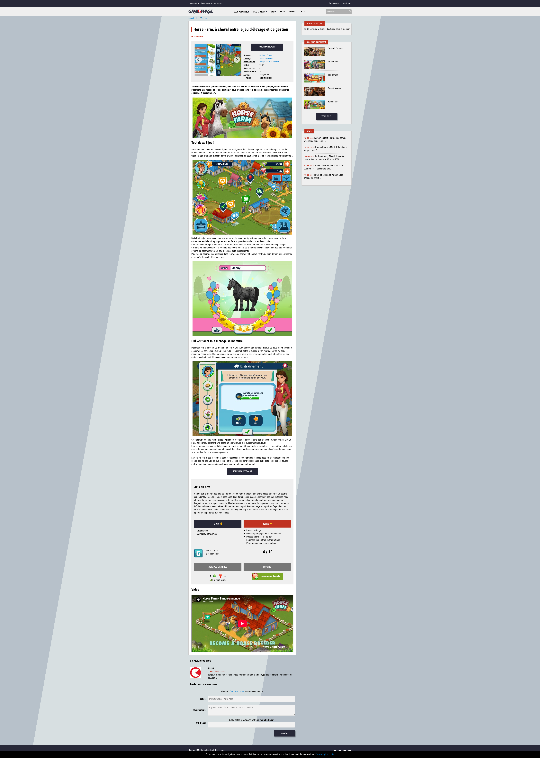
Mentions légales (205, 750)
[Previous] (199, 60)
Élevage (270, 55)
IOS (270, 62)
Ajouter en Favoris (270, 576)
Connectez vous (237, 691)
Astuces (293, 11)
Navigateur (263, 62)
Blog (303, 11)
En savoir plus (321, 754)
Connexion (334, 3)
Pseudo (202, 699)
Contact (191, 750)
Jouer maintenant (267, 47)
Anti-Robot (201, 723)
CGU (216, 750)
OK (332, 754)
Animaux (269, 58)
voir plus (326, 116)
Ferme (262, 58)
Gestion (262, 55)
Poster (284, 733)
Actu (282, 11)
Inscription (347, 3)
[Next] (237, 60)
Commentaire (199, 710)
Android (276, 62)
